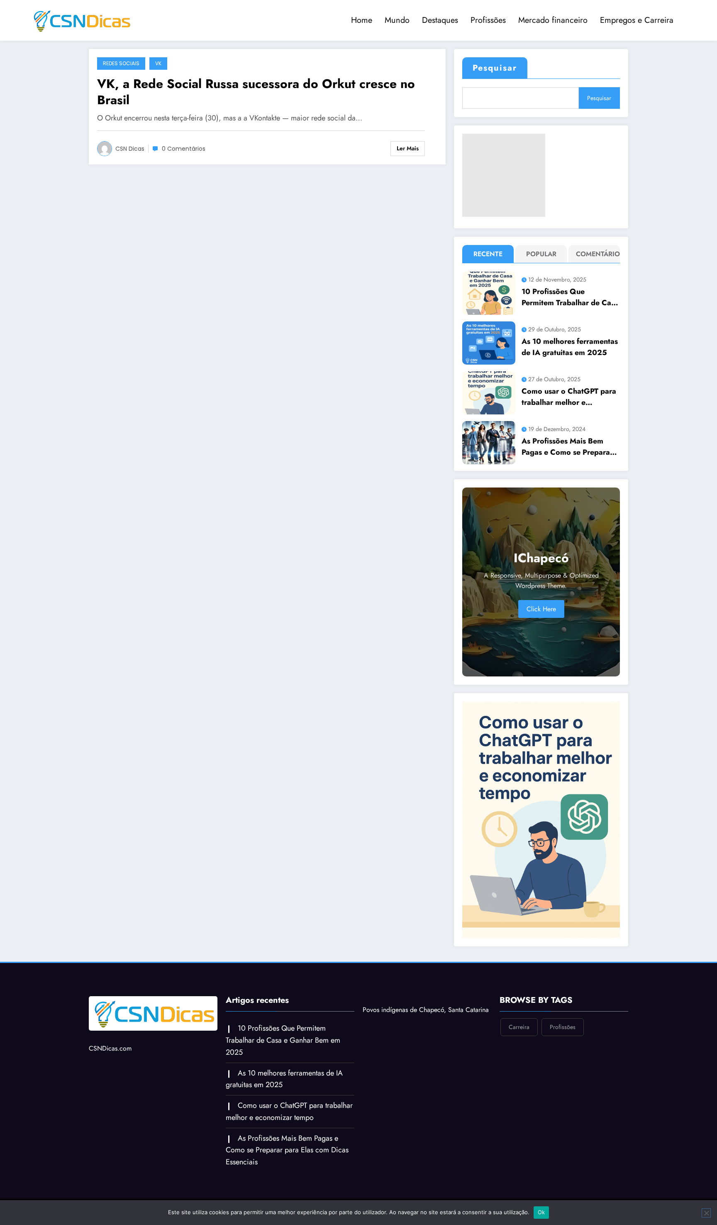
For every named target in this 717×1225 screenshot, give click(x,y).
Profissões (488, 20)
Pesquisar (495, 68)
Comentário (596, 254)
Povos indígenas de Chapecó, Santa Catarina (426, 1009)
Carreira (519, 1027)
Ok (541, 1212)
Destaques (440, 20)
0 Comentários (183, 149)
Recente (487, 254)
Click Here (541, 609)
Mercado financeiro (553, 20)
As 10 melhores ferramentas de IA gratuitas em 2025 (570, 347)
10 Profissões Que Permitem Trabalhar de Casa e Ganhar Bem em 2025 (570, 297)
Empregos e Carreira (636, 20)
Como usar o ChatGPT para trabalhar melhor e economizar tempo (569, 397)
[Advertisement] (503, 175)
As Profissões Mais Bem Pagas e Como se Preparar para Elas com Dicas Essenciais (567, 447)
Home (361, 20)
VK (158, 63)
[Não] (706, 1213)
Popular (541, 254)
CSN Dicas (129, 149)
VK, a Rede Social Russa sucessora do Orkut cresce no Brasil (256, 92)
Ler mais (408, 148)
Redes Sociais (121, 63)
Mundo (397, 20)
